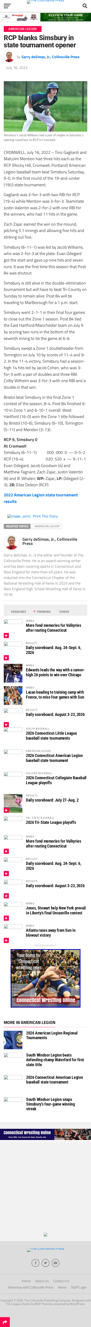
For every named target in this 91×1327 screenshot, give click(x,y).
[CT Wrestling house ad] (45, 1006)
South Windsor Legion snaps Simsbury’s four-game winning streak (50, 1104)
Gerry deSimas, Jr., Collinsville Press (50, 57)
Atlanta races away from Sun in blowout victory (50, 932)
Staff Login (79, 1287)
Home (26, 1281)
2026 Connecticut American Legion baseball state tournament (54, 758)
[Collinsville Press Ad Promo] (45, 1235)
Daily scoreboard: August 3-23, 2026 (55, 714)
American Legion (47, 526)
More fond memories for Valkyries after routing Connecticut (53, 627)
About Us (42, 1281)
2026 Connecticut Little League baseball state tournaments (51, 735)
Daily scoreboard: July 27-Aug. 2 (52, 800)
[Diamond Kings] (45, 20)
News (62, 1287)
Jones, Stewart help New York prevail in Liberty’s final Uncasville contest (56, 910)
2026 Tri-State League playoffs (51, 822)
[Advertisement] (45, 1187)
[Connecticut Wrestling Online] (45, 1140)
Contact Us (61, 1281)
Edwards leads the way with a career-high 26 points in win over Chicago (55, 672)
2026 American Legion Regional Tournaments (51, 1035)
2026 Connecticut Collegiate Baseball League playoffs (56, 780)
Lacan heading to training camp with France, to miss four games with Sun (55, 694)
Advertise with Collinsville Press (31, 1287)
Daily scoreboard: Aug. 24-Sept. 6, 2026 (53, 650)
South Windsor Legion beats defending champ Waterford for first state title (55, 1060)
